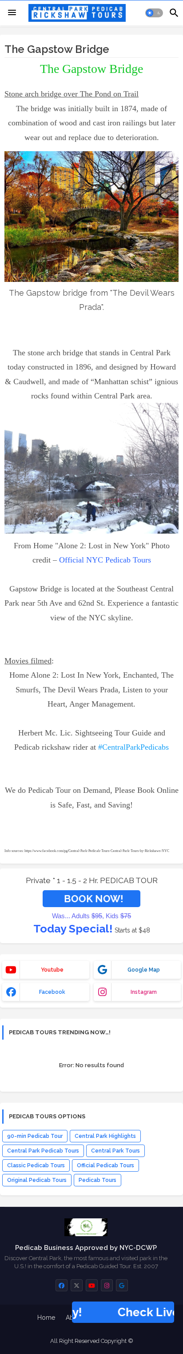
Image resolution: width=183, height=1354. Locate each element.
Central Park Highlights (105, 1136)
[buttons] (62, 1285)
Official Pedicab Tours (105, 1165)
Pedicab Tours (97, 1180)
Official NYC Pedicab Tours (105, 559)
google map (143, 970)
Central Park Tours (115, 1151)
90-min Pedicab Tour (35, 1136)
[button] (154, 12)
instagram (144, 992)
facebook (52, 992)
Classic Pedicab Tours (36, 1165)
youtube (52, 970)
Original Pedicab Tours (37, 1180)
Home (46, 1317)
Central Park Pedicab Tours (43, 1151)
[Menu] (12, 13)
